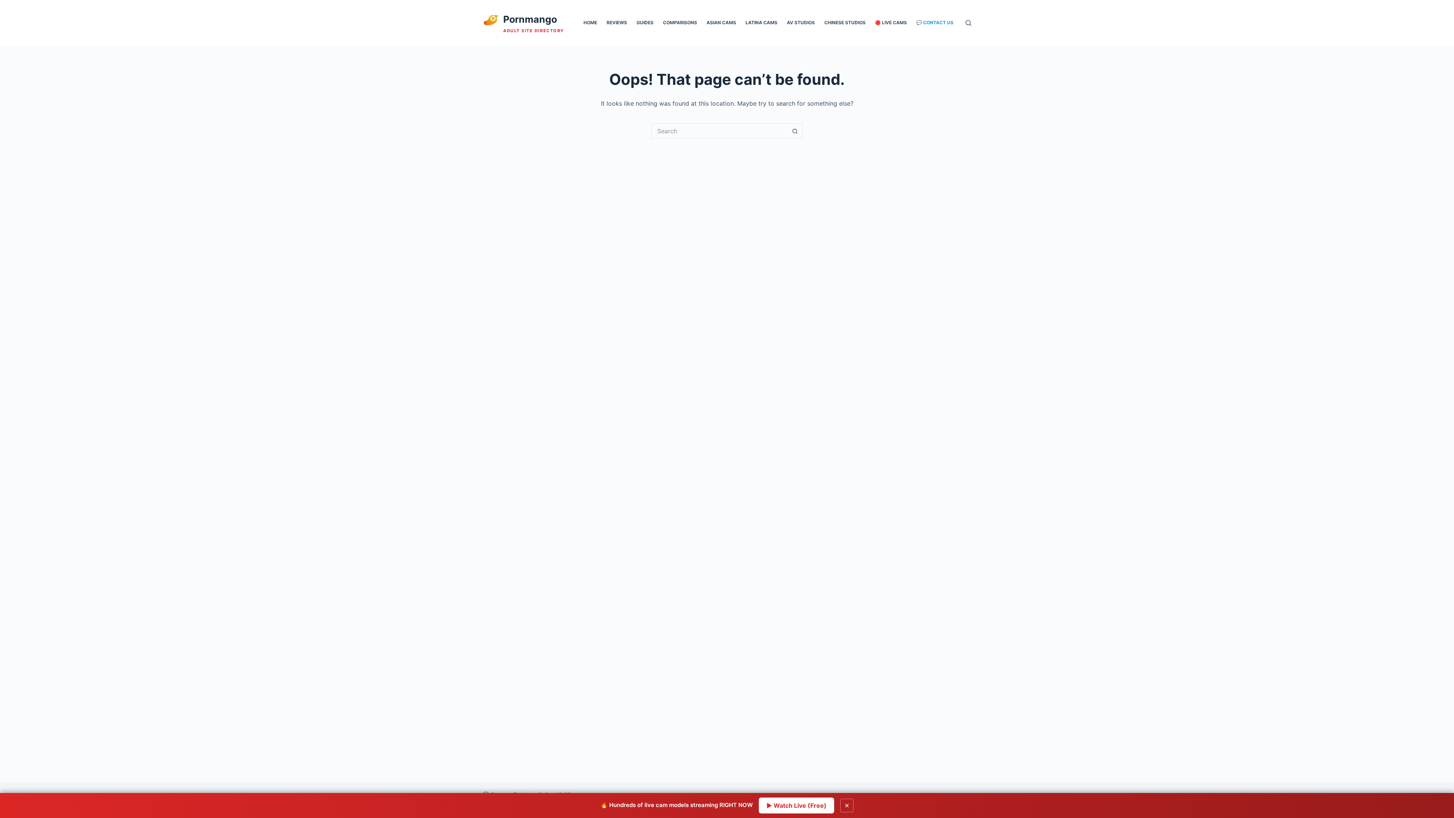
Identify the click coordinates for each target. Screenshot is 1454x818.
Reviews (617, 22)
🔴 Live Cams (891, 22)
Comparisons (680, 22)
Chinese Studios (845, 22)
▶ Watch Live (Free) (796, 805)
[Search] (968, 23)
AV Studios (801, 22)
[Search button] (795, 131)
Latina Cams (761, 22)
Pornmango (530, 19)
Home (590, 22)
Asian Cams (721, 22)
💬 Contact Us (934, 22)
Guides (645, 22)
